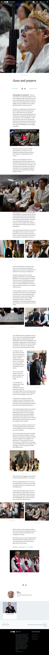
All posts (18, 596)
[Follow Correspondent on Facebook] (34, 2)
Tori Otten (27, 547)
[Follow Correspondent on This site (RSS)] (40, 2)
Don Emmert (15, 88)
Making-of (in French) (35, 636)
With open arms (9, 614)
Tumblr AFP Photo (35, 639)
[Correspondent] (9, 1)
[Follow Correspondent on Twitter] (37, 2)
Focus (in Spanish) (35, 634)
